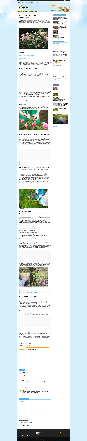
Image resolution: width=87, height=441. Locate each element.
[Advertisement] (35, 360)
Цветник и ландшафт (22, 13)
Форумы (38, 2)
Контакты (63, 438)
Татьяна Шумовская (21, 17)
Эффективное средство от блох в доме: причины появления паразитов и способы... (63, 104)
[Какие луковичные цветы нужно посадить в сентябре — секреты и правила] (55, 32)
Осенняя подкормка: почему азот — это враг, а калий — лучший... (62, 94)
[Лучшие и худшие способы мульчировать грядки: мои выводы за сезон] (55, 22)
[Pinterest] (30, 349)
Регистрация (20, 0)
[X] (33, 349)
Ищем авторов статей (58, 122)
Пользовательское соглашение (48, 438)
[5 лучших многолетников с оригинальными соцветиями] (55, 18)
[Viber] (35, 349)
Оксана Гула (27, 379)
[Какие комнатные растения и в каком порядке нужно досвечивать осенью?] (55, 36)
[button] (69, 2)
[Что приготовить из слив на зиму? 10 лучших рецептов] (55, 27)
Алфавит (22, 11)
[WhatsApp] (32, 349)
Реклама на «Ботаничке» (39, 438)
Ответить (24, 377)
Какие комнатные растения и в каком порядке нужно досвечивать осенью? (62, 36)
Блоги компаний (32, 2)
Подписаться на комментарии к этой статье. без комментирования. (32, 418)
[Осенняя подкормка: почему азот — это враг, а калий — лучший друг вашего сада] (55, 94)
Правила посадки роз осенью (40, 163)
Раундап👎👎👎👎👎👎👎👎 (57, 62)
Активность (24, 0)
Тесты (23, 2)
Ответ (42, 2)
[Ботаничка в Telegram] (66, 0)
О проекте (24, 438)
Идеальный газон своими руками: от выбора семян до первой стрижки (62, 109)
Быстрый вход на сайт (22, 416)
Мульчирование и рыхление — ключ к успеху (27, 55)
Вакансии (34, 438)
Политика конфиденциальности (57, 438)
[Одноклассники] (28, 349)
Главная (19, 11)
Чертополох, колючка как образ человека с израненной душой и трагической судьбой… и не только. (60, 52)
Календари (26, 11)
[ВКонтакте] (27, 349)
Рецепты (27, 2)
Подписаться (35, 418)
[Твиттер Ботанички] (68, 0)
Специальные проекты (32, 11)
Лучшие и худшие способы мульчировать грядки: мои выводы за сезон (62, 22)
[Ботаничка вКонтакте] (65, 0)
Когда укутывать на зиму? (23, 59)
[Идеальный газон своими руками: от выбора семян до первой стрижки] (55, 109)
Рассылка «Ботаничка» (29, 438)
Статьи (19, 2)
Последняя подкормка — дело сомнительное (27, 56)
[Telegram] (31, 349)
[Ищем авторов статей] (60, 119)
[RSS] (69, 0)
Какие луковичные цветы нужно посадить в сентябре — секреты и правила (62, 32)
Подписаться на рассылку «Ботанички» (26, 422)
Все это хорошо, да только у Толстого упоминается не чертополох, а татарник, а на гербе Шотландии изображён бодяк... (60, 55)
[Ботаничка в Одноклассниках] (64, 0)
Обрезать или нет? (22, 58)
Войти (18, 0)
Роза (27, 345)
